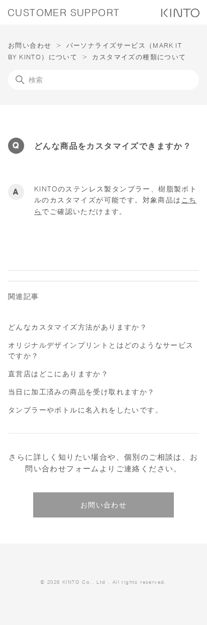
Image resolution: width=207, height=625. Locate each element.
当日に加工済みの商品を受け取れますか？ (81, 392)
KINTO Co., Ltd (84, 582)
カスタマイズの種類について (139, 57)
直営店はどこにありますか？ (58, 374)
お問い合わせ (29, 45)
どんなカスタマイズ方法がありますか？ (77, 327)
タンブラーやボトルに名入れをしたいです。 (85, 410)
